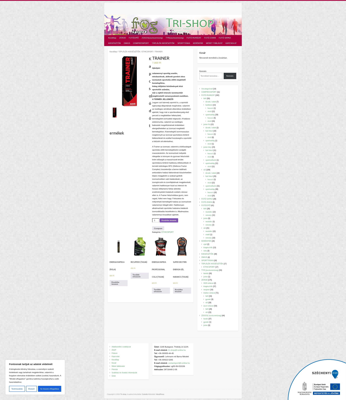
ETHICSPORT (147, 52)
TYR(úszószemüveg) (175, 38)
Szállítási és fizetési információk (124, 373)
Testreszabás (17, 389)
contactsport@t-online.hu (179, 363)
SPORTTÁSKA (183, 43)
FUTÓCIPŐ (134, 38)
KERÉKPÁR (198, 43)
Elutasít (31, 389)
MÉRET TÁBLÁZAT (214, 43)
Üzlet (114, 376)
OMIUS (127, 43)
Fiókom (114, 353)
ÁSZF (114, 350)
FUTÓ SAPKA (225, 38)
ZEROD (122, 38)
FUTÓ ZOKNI (210, 38)
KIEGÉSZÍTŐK (114, 43)
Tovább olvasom (136, 276)
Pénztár (115, 369)
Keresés (202, 71)
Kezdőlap (112, 38)
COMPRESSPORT (141, 43)
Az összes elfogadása (49, 389)
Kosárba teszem (169, 220)
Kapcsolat (115, 356)
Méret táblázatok (118, 366)
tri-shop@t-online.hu (177, 350)
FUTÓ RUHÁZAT (194, 38)
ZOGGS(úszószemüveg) (152, 38)
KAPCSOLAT (231, 43)
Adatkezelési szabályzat (121, 347)
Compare (158, 228)
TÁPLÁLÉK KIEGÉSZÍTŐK (163, 43)
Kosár (114, 363)
